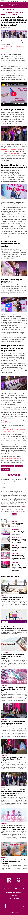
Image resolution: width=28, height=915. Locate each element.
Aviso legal (2, 905)
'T (10, 44)
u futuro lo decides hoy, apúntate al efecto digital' (12, 47)
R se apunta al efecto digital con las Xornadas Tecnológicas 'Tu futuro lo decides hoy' (13, 12)
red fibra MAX (5, 149)
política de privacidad (5, 504)
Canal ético (24, 905)
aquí (6, 421)
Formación (19, 466)
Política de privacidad (16, 905)
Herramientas (5, 469)
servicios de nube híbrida (14, 153)
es (25, 1)
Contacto (14, 895)
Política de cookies (8, 905)
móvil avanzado (5, 151)
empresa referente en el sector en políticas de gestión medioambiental (13, 430)
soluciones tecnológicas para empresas (11, 458)
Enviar (14, 514)
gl (23, 1)
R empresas (3, 0)
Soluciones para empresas (14, 892)
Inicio (3, 9)
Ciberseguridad (14, 898)
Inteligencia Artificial (16, 149)
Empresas (10, 9)
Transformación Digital (7, 466)
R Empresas (22, 506)
